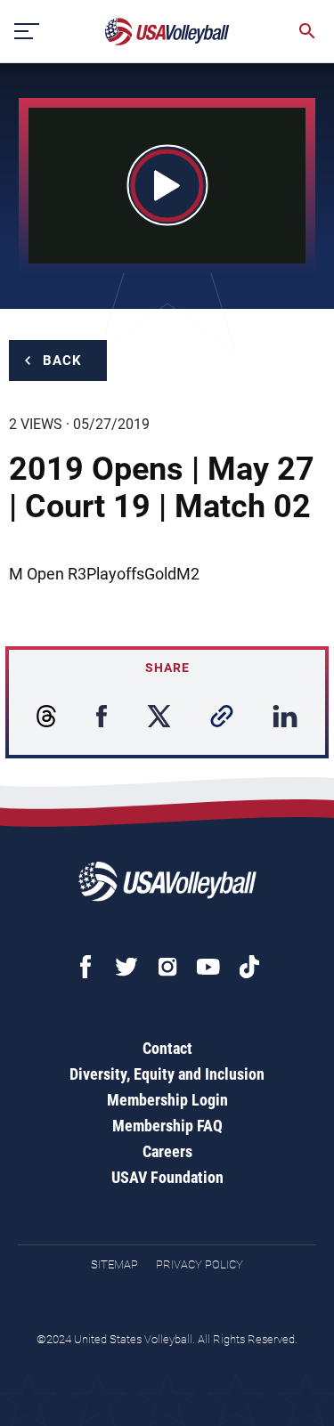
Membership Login (167, 1099)
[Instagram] (167, 967)
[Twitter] (126, 967)
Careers (167, 1151)
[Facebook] (85, 967)
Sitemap (114, 1264)
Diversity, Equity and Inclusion (167, 1074)
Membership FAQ (167, 1125)
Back (62, 360)
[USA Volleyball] (167, 31)
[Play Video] (167, 185)
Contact (167, 1048)
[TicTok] (249, 967)
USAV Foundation (167, 1177)
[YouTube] (208, 967)
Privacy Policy (199, 1264)
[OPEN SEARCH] (307, 31)
